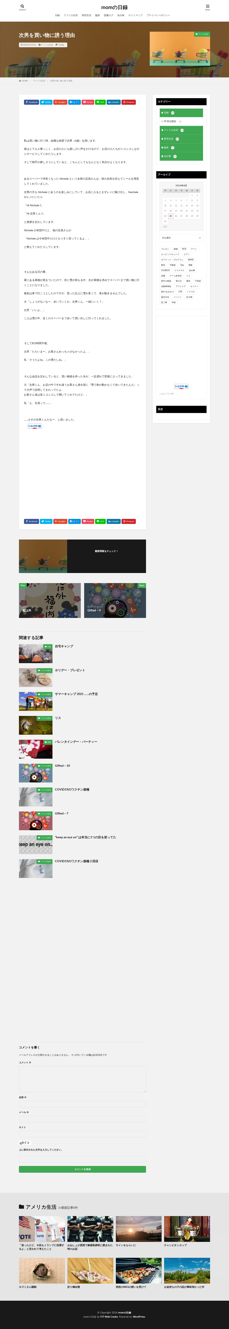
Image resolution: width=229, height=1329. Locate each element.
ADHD (191, 260)
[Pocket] (88, 102)
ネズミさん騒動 (28, 1287)
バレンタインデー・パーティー (76, 741)
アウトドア (181, 286)
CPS (180, 292)
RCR (184, 249)
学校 (174, 302)
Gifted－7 (61, 813)
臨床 (97, 15)
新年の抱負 (166, 281)
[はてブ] (74, 102)
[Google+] (60, 102)
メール (24, 1112)
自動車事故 (166, 286)
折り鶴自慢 (73, 1287)
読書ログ (108, 15)
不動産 (173, 265)
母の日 (179, 281)
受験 (190, 265)
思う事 (164, 302)
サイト (22, 1127)
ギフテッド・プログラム (172, 260)
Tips (182, 265)
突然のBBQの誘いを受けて (131, 1287)
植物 (176, 249)
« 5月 (165, 227)
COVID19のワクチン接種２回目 (76, 861)
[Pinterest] (129, 102)
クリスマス (179, 270)
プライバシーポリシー (158, 15)
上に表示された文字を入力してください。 (41, 1150)
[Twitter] (46, 102)
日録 (57, 15)
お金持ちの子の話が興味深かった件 (184, 1287)
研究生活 (86, 15)
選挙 (188, 281)
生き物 (189, 297)
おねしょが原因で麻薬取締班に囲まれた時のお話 (90, 1247)
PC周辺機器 (172, 121)
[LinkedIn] (114, 102)
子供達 (61, 45)
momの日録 (114, 7)
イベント (178, 297)
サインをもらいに (126, 1245)
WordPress (139, 1317)
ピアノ (187, 254)
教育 (163, 265)
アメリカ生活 (71, 15)
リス (58, 718)
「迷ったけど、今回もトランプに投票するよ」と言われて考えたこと (41, 1247)
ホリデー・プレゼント (70, 670)
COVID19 (165, 270)
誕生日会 (165, 297)
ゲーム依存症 (176, 276)
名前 (22, 1097)
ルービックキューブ (170, 254)
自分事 (170, 156)
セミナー (194, 286)
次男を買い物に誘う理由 (61, 81)
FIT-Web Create (109, 1317)
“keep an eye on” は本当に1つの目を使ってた (85, 837)
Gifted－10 (62, 765)
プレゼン (165, 249)
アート (194, 249)
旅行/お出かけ (167, 292)
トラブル (191, 292)
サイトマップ (135, 15)
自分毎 (120, 15)
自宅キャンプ (64, 646)
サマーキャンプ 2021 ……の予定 (76, 694)
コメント (25, 1062)
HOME (25, 81)
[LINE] (100, 102)
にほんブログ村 (167, 394)
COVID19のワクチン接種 (72, 789)
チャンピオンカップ (175, 1245)
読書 (163, 276)
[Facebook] (31, 102)
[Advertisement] (82, 123)
